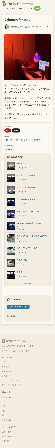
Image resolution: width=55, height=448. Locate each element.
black (15, 130)
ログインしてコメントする (18, 307)
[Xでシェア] (47, 26)
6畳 (3, 410)
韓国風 (4, 376)
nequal (26, 351)
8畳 (3, 415)
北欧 (3, 362)
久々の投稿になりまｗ (26, 199)
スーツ (9, 140)
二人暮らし (6, 420)
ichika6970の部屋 (15, 157)
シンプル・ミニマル (10, 380)
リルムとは (6, 431)
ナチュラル (6, 367)
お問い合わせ (7, 436)
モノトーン (6, 371)
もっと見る (27, 283)
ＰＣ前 (19, 272)
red (7, 130)
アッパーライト (22, 140)
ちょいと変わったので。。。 (29, 187)
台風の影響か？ (23, 260)
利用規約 (5, 441)
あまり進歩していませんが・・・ (31, 211)
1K (3, 401)
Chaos (9, 149)
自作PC (36, 140)
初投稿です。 (22, 163)
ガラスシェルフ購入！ (26, 175)
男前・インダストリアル (12, 385)
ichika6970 (16, 27)
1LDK (4, 406)
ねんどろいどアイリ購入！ (28, 248)
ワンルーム (6, 397)
